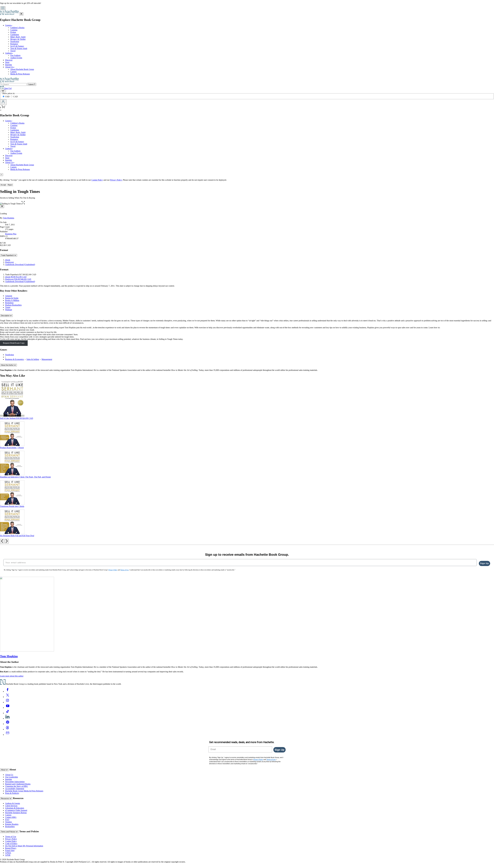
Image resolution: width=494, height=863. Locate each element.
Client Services (11, 806)
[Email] (7, 735)
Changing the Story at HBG (16, 786)
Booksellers (10, 826)
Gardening (14, 34)
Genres (8, 25)
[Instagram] (7, 702)
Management (47, 359)
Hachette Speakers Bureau (16, 813)
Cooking (13, 30)
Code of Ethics (11, 843)
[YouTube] (7, 708)
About (3, 770)
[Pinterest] (7, 724)
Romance (14, 44)
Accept (3, 185)
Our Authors (15, 55)
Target (7, 307)
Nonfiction (14, 41)
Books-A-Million (12, 300)
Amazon (8, 296)
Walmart (8, 310)
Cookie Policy (97, 180)
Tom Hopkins (8, 218)
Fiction (13, 32)
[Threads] (7, 729)
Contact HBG (10, 817)
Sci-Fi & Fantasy (17, 46)
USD (7, 96)
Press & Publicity (12, 793)
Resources (5, 798)
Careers (13, 72)
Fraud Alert (9, 850)
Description (5, 316)
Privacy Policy (11, 839)
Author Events (16, 58)
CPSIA (8, 853)
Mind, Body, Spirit (17, 37)
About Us (9, 67)
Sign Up (484, 563)
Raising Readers (11, 824)
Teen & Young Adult (18, 48)
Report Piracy (10, 848)
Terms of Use (10, 836)
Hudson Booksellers (13, 305)
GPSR (7, 855)
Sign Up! (8, 88)
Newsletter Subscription (15, 782)
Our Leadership (11, 777)
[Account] (3, 102)
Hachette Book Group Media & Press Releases (24, 791)
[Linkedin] (7, 718)
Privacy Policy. (116, 180)
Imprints (8, 65)
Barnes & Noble (11, 298)
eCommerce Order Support (16, 810)
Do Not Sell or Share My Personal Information (24, 846)
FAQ (7, 819)
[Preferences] (3, 91)
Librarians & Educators (14, 808)
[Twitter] (7, 697)
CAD (15, 96)
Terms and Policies (8, 832)
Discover (8, 60)
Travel (12, 51)
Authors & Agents (12, 803)
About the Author (7, 365)
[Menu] (3, 8)
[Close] (2, 206)
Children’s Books (17, 28)
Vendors (8, 822)
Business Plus (10, 234)
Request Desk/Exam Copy (14, 343)
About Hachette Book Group (22, 69)
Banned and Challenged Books (17, 784)
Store (7, 62)
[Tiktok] (7, 713)
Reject (10, 185)
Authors (8, 53)
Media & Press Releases (20, 74)
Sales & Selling (33, 359)
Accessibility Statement (14, 788)
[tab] (247, 174)
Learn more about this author (11, 676)
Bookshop (9, 303)
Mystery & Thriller (18, 39)
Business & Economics (14, 359)
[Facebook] (7, 691)
